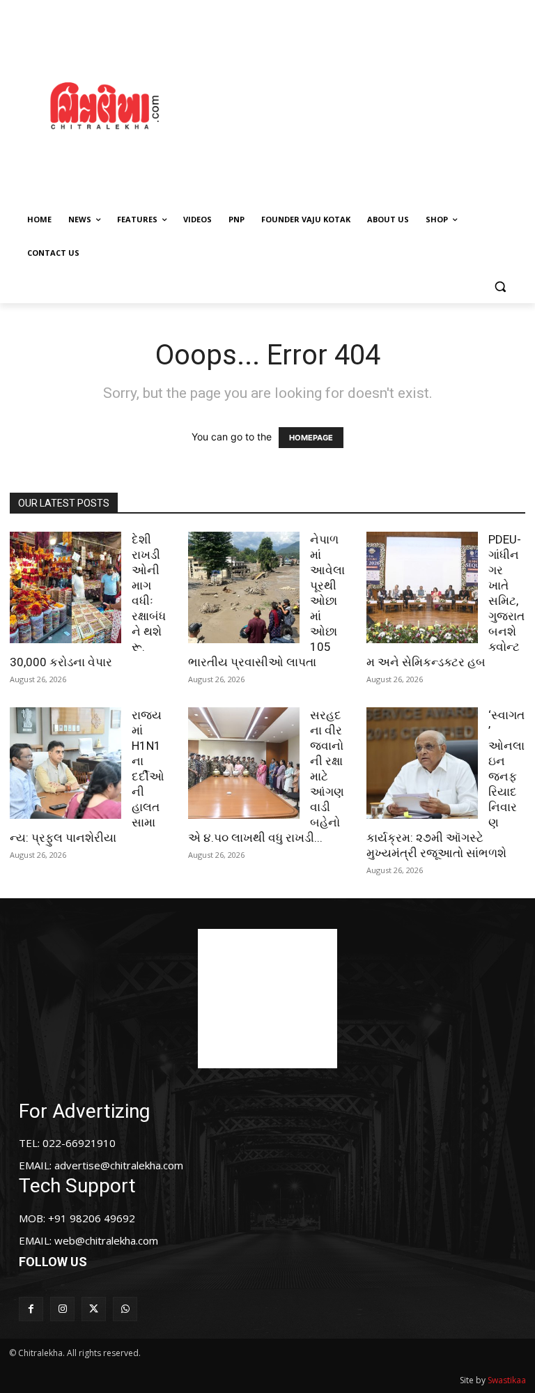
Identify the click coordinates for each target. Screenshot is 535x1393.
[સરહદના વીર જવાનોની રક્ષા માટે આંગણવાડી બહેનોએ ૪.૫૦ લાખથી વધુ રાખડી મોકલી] (244, 763)
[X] (94, 1309)
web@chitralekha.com (106, 1240)
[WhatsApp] (125, 1309)
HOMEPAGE (311, 437)
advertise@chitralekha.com (118, 1165)
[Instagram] (62, 1309)
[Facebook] (31, 1309)
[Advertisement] (372, 103)
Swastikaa (507, 1380)
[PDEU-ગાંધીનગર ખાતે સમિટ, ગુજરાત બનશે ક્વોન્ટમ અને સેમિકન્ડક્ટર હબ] (422, 587)
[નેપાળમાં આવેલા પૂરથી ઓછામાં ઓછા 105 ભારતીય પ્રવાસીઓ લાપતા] (244, 587)
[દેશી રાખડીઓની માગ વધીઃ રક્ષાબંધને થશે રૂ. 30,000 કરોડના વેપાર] (65, 587)
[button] (499, 286)
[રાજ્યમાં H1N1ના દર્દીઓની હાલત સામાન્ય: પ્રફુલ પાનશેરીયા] (65, 763)
